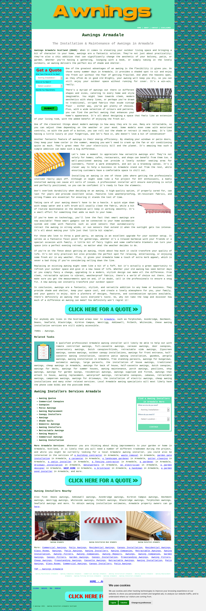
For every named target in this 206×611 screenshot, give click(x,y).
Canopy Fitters (56, 557)
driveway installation (48, 465)
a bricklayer (102, 468)
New (51, 588)
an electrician (129, 465)
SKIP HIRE (69, 468)
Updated (58, 588)
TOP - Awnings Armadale (48, 569)
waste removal (129, 455)
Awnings (56, 551)
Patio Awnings (77, 547)
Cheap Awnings (43, 560)
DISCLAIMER (166, 28)
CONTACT (155, 28)
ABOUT (146, 28)
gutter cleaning (158, 458)
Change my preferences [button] (141, 603)
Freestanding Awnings (134, 557)
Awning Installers (96, 551)
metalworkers (91, 465)
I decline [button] (123, 603)
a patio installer (60, 462)
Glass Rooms (41, 551)
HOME (139, 28)
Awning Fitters (63, 554)
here (36, 507)
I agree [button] (113, 603)
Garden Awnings (79, 557)
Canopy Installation (129, 547)
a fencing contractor (105, 462)
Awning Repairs (112, 554)
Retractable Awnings (148, 551)
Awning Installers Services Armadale (67, 391)
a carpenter (76, 458)
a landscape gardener (115, 458)
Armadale (109, 319)
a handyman (135, 468)
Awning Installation (149, 560)
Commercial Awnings (54, 547)
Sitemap (36, 588)
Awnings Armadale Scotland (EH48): (56, 50)
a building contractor (88, 455)
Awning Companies (121, 551)
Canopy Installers (100, 563)
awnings (51, 503)
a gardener (146, 462)
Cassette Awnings (95, 560)
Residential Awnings (101, 547)
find (44, 497)
